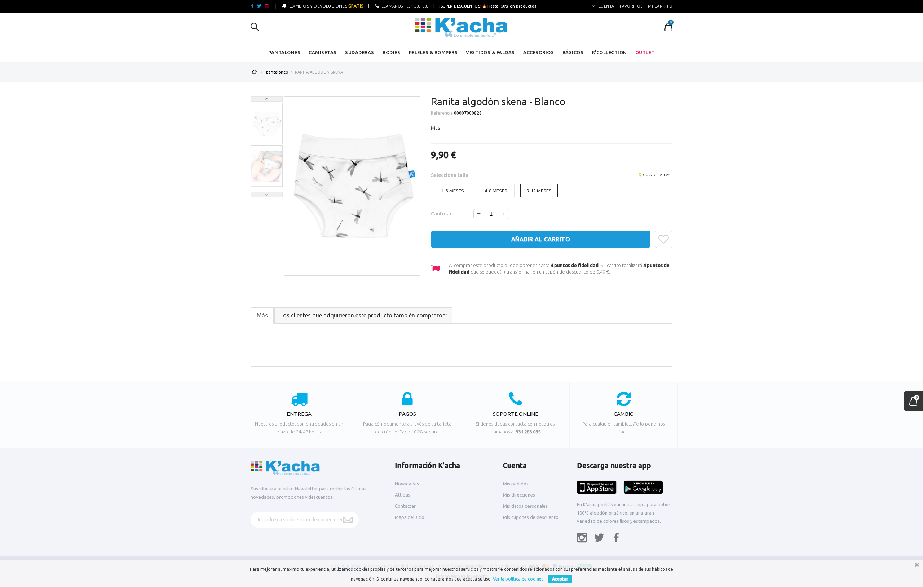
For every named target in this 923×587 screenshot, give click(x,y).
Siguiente (267, 194)
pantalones (284, 52)
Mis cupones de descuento (530, 517)
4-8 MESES (496, 190)
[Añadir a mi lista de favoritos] (663, 239)
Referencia (442, 113)
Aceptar (560, 579)
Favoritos (631, 6)
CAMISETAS (323, 52)
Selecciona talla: (451, 175)
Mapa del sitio (409, 517)
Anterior (267, 99)
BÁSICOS (573, 52)
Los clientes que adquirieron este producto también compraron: (363, 315)
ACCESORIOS (538, 52)
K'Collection (609, 52)
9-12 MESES (539, 190)
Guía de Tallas (656, 175)
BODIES (391, 52)
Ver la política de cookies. (518, 579)
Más (435, 128)
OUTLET (645, 52)
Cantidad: (442, 214)
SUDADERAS (359, 52)
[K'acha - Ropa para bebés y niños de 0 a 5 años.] (461, 27)
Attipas (402, 494)
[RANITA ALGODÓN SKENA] (266, 123)
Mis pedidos (516, 483)
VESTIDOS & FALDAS (490, 52)
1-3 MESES (452, 190)
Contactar (405, 505)
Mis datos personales (525, 505)
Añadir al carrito (540, 239)
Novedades (407, 483)
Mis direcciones (519, 494)
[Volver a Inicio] (254, 71)
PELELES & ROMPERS (433, 52)
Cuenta (515, 465)
